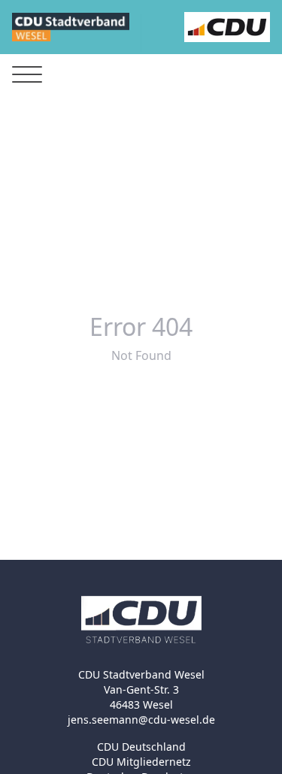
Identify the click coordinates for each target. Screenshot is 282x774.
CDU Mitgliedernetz (141, 761)
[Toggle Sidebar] (27, 74)
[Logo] (70, 27)
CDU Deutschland (141, 746)
